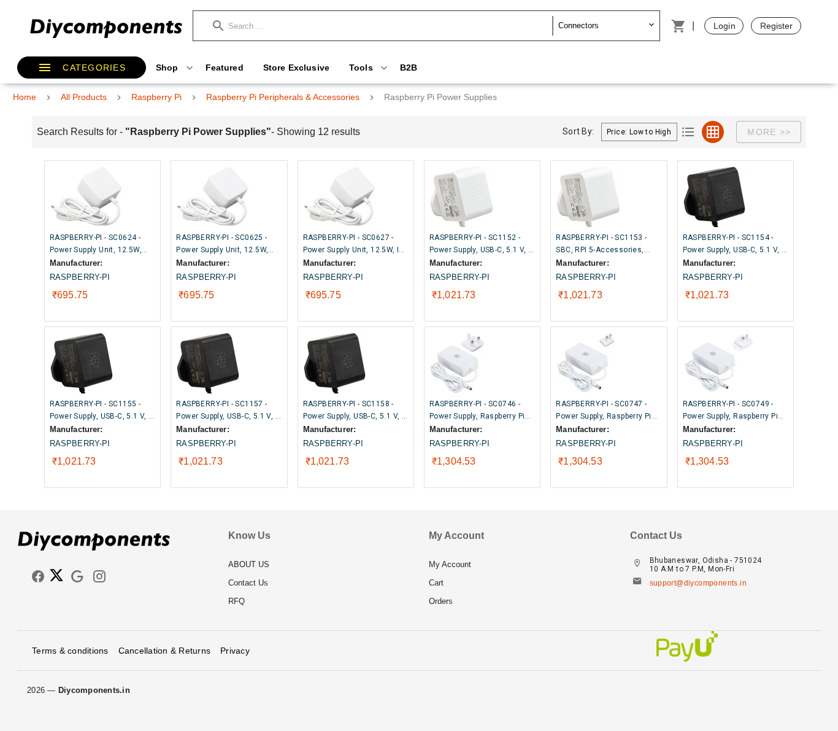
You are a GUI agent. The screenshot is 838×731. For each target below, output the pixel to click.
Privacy (235, 651)
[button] (382, 26)
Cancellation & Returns (164, 651)
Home (24, 97)
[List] (688, 132)
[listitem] (319, 564)
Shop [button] (168, 67)
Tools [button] (362, 67)
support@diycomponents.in (698, 583)
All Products (84, 97)
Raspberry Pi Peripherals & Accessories (282, 97)
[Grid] (713, 132)
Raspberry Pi (156, 97)
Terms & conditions (70, 651)
